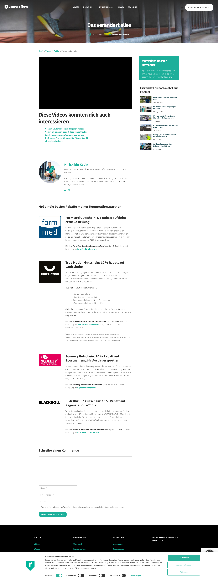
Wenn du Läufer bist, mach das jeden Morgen (64, 128)
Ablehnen (183, 572)
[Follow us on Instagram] (69, 190)
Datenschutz (118, 549)
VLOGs (56, 51)
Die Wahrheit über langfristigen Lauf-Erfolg (164, 108)
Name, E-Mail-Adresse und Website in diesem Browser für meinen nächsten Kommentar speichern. (82, 507)
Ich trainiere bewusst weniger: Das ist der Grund (165, 126)
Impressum (118, 544)
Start (41, 51)
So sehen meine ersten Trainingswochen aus (64, 135)
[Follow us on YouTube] (65, 190)
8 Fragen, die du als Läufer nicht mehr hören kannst (164, 136)
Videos (76, 7)
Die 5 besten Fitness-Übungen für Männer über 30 (66, 138)
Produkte (132, 7)
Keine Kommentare (120, 34)
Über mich (87, 7)
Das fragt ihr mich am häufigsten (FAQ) (165, 98)
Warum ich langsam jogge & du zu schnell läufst (66, 132)
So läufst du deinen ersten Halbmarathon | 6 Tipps (162, 145)
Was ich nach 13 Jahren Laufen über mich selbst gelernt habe (164, 117)
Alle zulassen (183, 558)
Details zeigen (135, 575)
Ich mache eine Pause (54, 141)
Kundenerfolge (106, 7)
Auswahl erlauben (183, 565)
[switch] (81, 575)
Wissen (121, 7)
